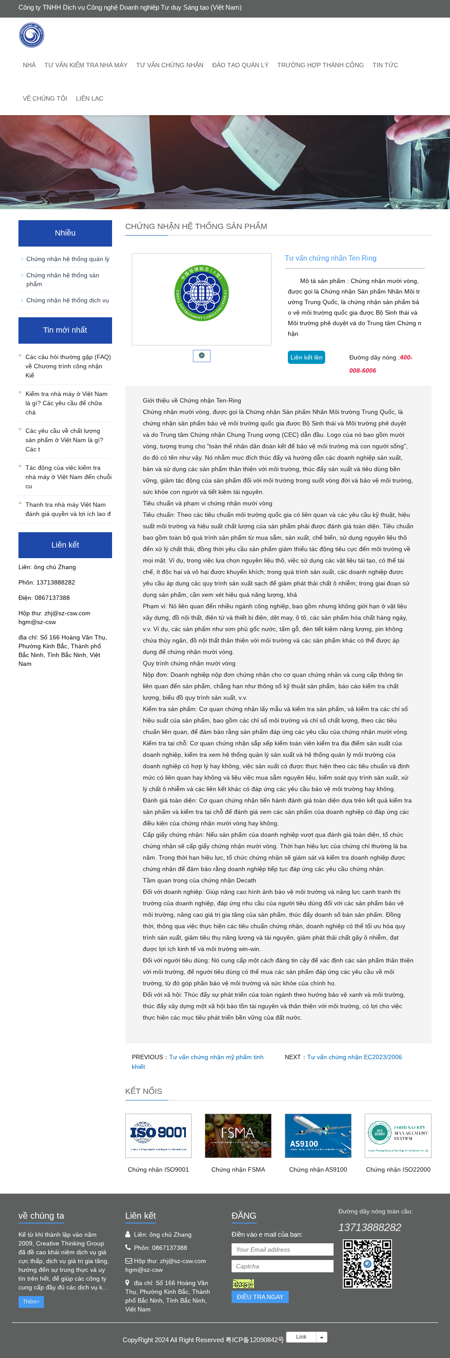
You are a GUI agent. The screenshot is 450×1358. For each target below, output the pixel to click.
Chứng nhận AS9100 (318, 1169)
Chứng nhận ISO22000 (398, 1169)
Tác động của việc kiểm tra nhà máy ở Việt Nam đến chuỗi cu (68, 477)
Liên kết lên (306, 357)
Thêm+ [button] (31, 1302)
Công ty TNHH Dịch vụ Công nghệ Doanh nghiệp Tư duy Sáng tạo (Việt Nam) (130, 7)
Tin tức (385, 65)
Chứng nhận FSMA (238, 1169)
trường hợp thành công (320, 65)
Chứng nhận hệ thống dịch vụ (67, 300)
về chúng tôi (45, 98)
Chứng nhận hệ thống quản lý (67, 258)
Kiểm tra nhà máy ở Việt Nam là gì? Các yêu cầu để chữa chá (66, 403)
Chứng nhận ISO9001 (158, 1169)
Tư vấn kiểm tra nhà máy (85, 65)
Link (301, 1337)
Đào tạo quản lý (240, 65)
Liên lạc (89, 98)
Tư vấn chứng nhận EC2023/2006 (354, 1056)
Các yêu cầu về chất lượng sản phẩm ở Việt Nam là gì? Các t (64, 440)
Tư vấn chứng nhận (169, 65)
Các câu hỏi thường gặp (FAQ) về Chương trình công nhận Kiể (68, 366)
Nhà (29, 65)
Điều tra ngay (260, 1296)
